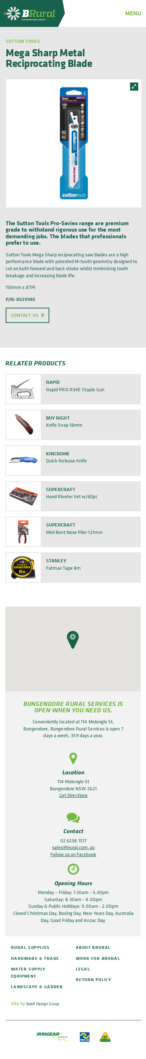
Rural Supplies (30, 947)
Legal (83, 969)
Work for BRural (98, 958)
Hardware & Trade (35, 958)
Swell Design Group (42, 1004)
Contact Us (25, 315)
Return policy (93, 980)
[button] (73, 640)
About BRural (93, 947)
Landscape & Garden (37, 987)
